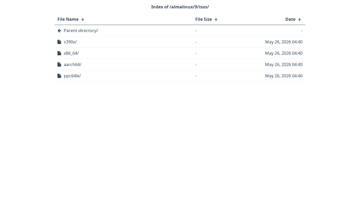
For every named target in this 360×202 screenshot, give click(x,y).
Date (290, 19)
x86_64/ (71, 53)
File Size (203, 19)
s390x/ (70, 42)
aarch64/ (72, 64)
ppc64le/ (72, 76)
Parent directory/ (81, 30)
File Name (68, 19)
